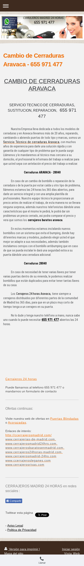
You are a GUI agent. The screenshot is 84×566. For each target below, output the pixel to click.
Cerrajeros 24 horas (21, 379)
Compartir (15, 500)
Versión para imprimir (23, 549)
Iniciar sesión (71, 549)
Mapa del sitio (13, 553)
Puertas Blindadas (64, 418)
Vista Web (72, 553)
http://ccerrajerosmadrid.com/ (28, 435)
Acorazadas (17, 422)
